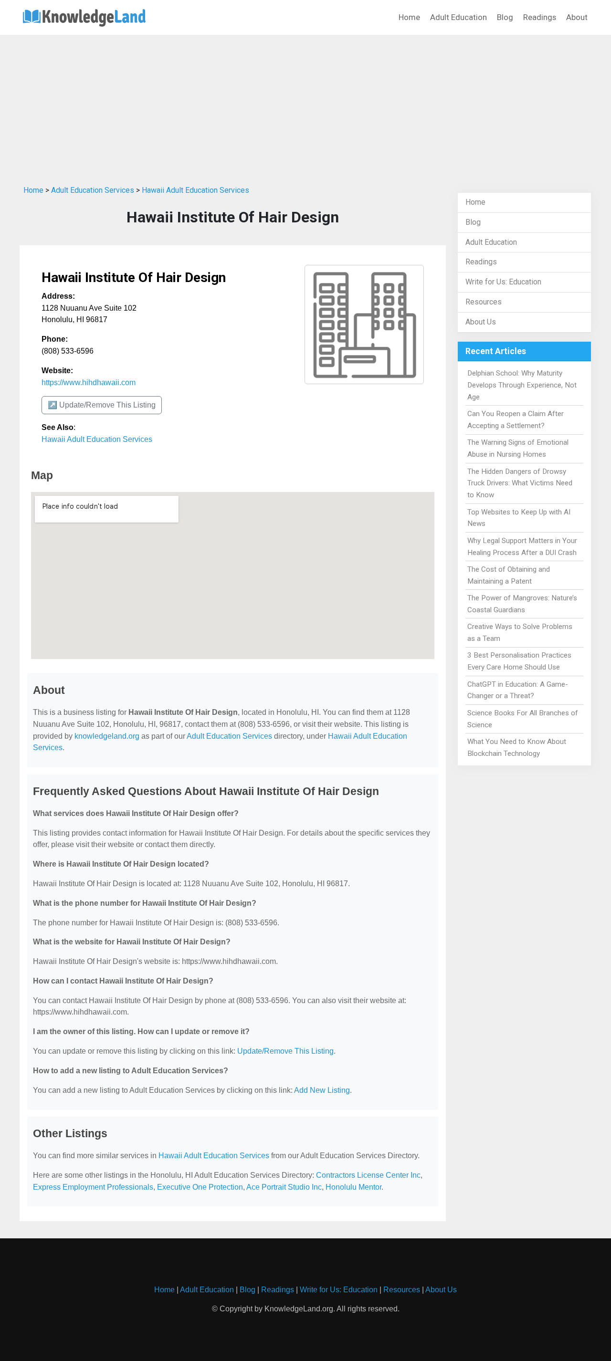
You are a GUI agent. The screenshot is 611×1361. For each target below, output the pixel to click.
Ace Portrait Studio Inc (284, 1187)
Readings (539, 17)
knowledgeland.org (106, 736)
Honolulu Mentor (353, 1187)
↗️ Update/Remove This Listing (102, 405)
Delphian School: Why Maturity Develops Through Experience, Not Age (522, 385)
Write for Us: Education (503, 281)
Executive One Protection (200, 1187)
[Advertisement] (305, 106)
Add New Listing (322, 1090)
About (577, 17)
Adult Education (458, 17)
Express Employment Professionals (93, 1187)
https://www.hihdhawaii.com (89, 382)
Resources (483, 301)
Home (409, 17)
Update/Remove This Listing (285, 1051)
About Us (480, 321)
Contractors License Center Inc (368, 1175)
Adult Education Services (92, 190)
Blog (505, 17)
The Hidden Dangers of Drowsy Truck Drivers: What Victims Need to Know (519, 483)
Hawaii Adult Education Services (195, 190)
